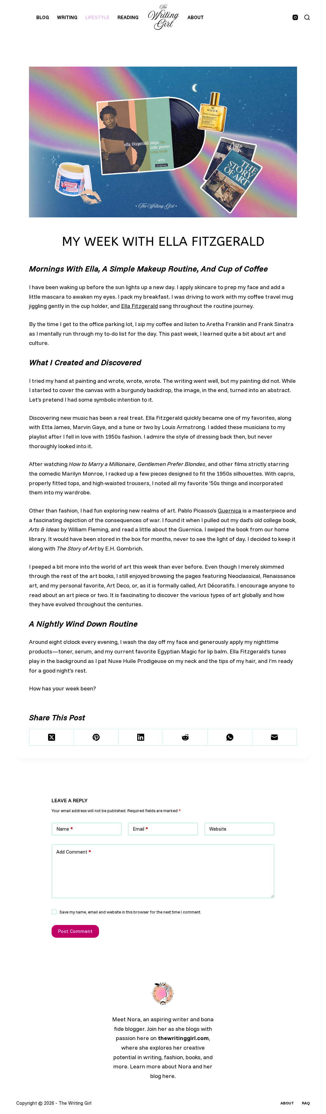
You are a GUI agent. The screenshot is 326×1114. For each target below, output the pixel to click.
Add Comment (73, 852)
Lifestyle (97, 17)
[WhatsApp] (230, 737)
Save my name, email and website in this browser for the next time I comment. (130, 911)
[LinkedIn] (140, 737)
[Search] (307, 17)
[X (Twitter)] (51, 737)
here (168, 1076)
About (196, 17)
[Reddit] (185, 737)
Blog (42, 17)
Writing (67, 17)
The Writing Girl (75, 1103)
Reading (127, 17)
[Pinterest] (96, 737)
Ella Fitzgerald (139, 305)
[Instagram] (295, 17)
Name (64, 829)
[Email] (274, 737)
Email (140, 829)
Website (217, 829)
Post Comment (75, 931)
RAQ (306, 1103)
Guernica (229, 510)
